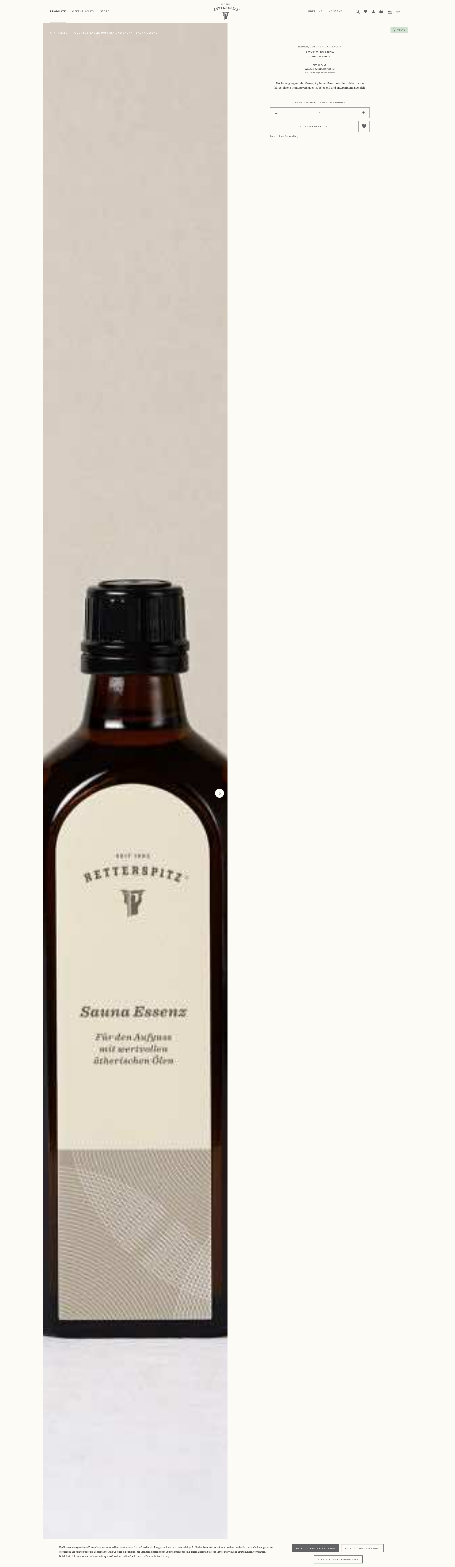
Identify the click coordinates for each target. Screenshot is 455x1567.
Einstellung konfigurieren (338, 1559)
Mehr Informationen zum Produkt (320, 102)
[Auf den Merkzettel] (364, 126)
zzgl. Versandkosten (325, 72)
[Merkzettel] (366, 11)
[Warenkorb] (381, 11)
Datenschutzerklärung (157, 1556)
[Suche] (358, 11)
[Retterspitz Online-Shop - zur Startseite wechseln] (227, 12)
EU (398, 11)
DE (390, 11)
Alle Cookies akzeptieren (315, 1548)
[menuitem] (61, 11)
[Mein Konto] (374, 11)
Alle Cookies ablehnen (362, 1548)
